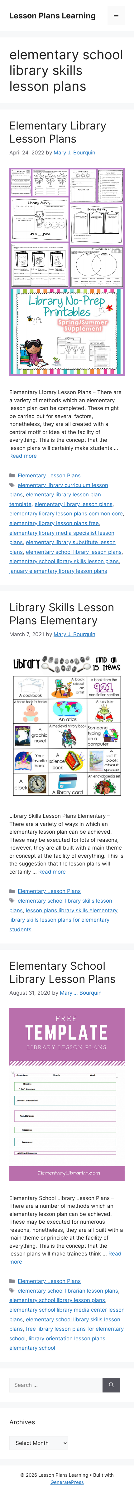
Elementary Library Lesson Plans (57, 132)
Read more (23, 456)
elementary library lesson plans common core (66, 513)
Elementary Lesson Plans (49, 475)
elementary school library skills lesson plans (64, 561)
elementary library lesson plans (73, 504)
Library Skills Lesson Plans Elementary (61, 614)
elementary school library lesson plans (74, 552)
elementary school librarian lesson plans (68, 1291)
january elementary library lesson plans (58, 571)
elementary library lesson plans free (54, 523)
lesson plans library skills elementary (71, 910)
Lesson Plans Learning (52, 15)
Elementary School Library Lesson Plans (62, 972)
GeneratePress (67, 1482)
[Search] (111, 1385)
